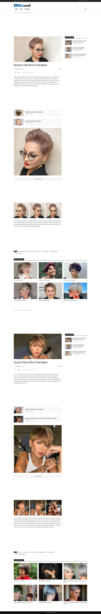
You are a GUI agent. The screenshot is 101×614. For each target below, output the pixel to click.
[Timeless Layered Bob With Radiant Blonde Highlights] (68, 49)
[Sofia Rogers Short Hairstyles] (18, 122)
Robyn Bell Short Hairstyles (44, 300)
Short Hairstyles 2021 (18, 253)
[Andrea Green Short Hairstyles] (75, 270)
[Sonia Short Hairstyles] (25, 270)
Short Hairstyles (45, 251)
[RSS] (84, 1)
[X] (86, 1)
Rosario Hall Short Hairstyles (23, 251)
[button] (85, 9)
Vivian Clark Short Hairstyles (44, 280)
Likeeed (18, 69)
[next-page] (68, 61)
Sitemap (53, 612)
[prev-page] (66, 61)
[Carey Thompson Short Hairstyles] (75, 291)
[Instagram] (80, 1)
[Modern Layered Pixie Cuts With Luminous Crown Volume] (68, 42)
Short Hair (32, 251)
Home (15, 12)
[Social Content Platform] (25, 5)
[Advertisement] (50, 24)
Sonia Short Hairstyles (18, 280)
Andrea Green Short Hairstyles (70, 280)
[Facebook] (79, 1)
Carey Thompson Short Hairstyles (70, 300)
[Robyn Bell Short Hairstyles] (50, 291)
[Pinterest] (82, 1)
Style (18, 12)
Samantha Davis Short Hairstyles (20, 300)
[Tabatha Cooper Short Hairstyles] (18, 112)
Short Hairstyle (38, 251)
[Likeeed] (15, 69)
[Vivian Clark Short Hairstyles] (50, 270)
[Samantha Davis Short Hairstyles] (25, 291)
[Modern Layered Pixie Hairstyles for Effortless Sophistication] (68, 56)
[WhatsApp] (33, 72)
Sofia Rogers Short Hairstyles (33, 121)
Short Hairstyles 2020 (54, 251)
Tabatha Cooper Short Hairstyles (34, 112)
